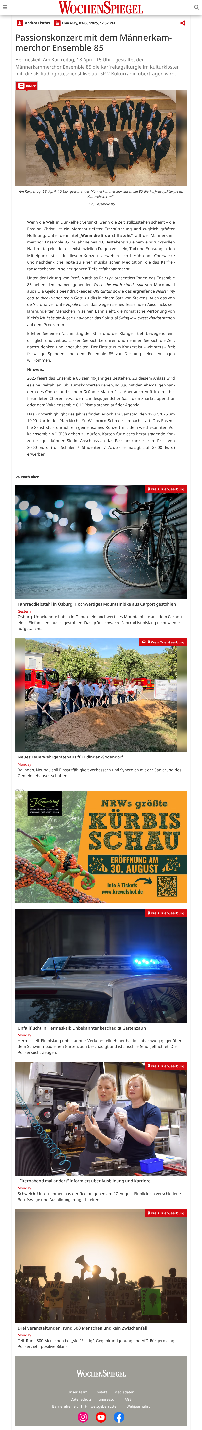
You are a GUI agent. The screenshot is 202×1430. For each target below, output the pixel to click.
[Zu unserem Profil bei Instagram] (83, 1417)
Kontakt (101, 1392)
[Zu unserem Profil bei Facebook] (119, 1417)
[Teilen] (183, 23)
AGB (128, 1399)
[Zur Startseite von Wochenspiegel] (101, 7)
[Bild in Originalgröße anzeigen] (101, 138)
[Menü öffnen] (5, 7)
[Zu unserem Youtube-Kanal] (101, 1417)
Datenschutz (81, 1399)
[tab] (26, 85)
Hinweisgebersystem (102, 1406)
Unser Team (77, 1392)
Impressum (108, 1399)
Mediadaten (124, 1392)
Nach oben (29, 476)
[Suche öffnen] (196, 7)
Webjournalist (138, 1406)
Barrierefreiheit (65, 1406)
